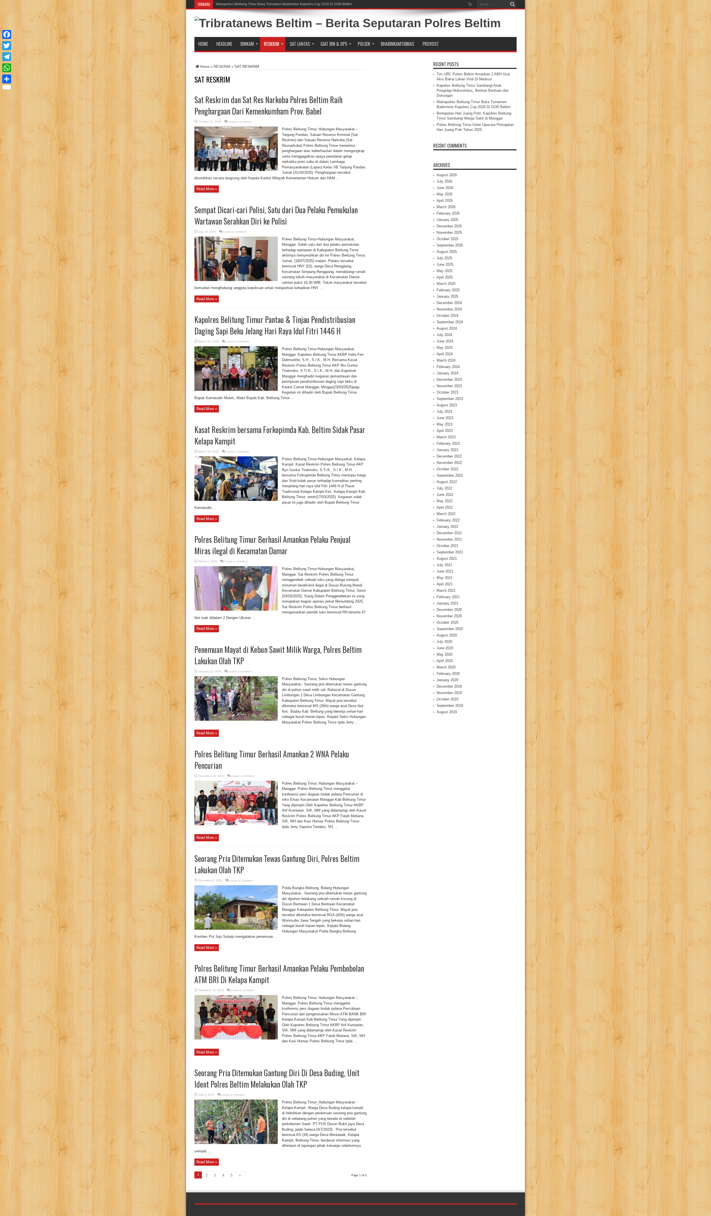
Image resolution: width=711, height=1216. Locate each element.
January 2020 (447, 680)
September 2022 (450, 475)
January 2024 (447, 373)
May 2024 (444, 347)
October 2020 (447, 622)
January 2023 (447, 450)
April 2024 (445, 354)
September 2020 (450, 629)
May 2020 (444, 654)
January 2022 (447, 526)
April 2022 (445, 507)
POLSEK (364, 44)
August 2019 (447, 712)
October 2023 (447, 392)
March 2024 (446, 360)
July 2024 (444, 335)
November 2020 (449, 616)
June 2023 (445, 418)
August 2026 (447, 175)
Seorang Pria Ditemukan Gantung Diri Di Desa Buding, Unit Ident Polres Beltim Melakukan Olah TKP (276, 1078)
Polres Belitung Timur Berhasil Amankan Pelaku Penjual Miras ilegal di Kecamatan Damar (272, 545)
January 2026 (447, 220)
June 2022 (445, 495)
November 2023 (449, 386)
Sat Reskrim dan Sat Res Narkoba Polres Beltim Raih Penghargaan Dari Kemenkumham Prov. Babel (268, 105)
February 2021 (448, 597)
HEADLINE (224, 44)
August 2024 (447, 328)
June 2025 (445, 264)
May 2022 (444, 501)
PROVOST (430, 44)
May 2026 (444, 194)
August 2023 (447, 405)
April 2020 (445, 661)
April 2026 (445, 200)
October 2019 (447, 699)
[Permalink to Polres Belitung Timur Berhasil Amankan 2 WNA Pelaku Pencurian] (236, 824)
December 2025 (449, 226)
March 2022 (446, 514)
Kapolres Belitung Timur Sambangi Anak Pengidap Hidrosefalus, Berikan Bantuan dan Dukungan (473, 90)
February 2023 (448, 443)
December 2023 (449, 379)
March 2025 (446, 284)
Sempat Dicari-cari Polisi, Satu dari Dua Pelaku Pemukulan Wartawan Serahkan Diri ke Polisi (276, 215)
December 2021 (449, 533)
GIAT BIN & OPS (334, 44)
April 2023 (445, 431)
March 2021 (446, 590)
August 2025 (447, 252)
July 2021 (444, 565)
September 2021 (450, 552)
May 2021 (444, 578)
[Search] (512, 4)
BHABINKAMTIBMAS (397, 44)
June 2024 (445, 341)
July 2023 (444, 411)
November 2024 (449, 309)
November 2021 (449, 539)
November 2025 (449, 232)
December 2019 (449, 686)
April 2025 (445, 277)
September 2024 (450, 322)
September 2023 (450, 399)
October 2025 (447, 239)
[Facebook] (6, 34)
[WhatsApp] (6, 67)
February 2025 (448, 290)
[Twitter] (6, 45)
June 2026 (445, 188)
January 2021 (447, 603)
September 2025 (450, 245)
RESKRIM (271, 44)
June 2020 (445, 648)
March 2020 (446, 667)
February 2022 (448, 520)
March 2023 (446, 437)
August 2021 (447, 558)
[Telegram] (6, 56)
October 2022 (447, 469)
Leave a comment (240, 121)
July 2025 (444, 258)
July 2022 (444, 488)
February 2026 (448, 213)
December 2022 (449, 456)
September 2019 (450, 705)
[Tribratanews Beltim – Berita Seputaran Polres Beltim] (347, 23)
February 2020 (448, 674)
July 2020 (444, 642)
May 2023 (444, 424)
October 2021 (447, 546)
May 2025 (444, 271)
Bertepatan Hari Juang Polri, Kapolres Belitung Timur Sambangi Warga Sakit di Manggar (282, 4)
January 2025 (447, 296)
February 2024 (448, 367)
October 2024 (447, 316)
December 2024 (449, 303)
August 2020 (447, 635)
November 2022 (449, 463)
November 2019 (449, 693)
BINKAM (247, 44)
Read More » (206, 189)
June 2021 (445, 571)
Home (203, 44)
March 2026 (446, 207)
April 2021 (445, 584)
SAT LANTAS (300, 44)
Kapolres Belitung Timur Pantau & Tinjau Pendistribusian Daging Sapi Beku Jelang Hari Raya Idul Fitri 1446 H (274, 325)
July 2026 (444, 181)
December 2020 (449, 610)
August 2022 (447, 482)
